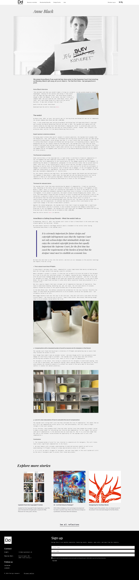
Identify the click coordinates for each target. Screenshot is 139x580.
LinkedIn (7, 567)
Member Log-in (112, 2)
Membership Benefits (45, 2)
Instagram (7, 565)
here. (57, 107)
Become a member (32, 2)
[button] (120, 2)
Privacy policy (29, 573)
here (50, 212)
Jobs (64, 2)
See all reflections (69, 524)
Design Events (57, 2)
